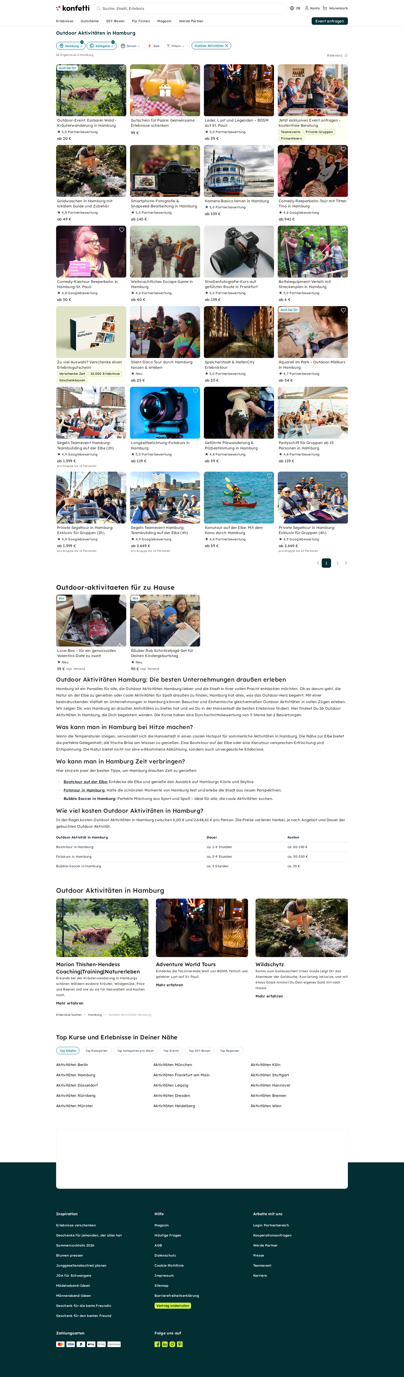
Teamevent (262, 1265)
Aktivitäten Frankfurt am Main (181, 1075)
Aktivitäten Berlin (72, 1064)
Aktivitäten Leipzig (170, 1085)
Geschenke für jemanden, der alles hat (89, 1235)
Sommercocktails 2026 (75, 1245)
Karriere (260, 1275)
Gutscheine (90, 21)
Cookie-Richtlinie (169, 1265)
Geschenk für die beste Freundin (83, 1306)
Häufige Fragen (168, 1235)
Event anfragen (329, 21)
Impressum (164, 1275)
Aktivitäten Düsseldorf (77, 1085)
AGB (158, 1245)
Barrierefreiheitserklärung (177, 1296)
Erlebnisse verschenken (76, 1225)
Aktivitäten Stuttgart (270, 1075)
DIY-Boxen (115, 21)
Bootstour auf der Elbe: (86, 781)
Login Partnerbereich (271, 1225)
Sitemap (161, 1285)
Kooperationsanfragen (272, 1235)
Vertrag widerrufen (172, 1306)
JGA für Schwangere (73, 1275)
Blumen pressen (69, 1255)
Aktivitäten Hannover (270, 1085)
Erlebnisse (64, 21)
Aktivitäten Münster (74, 1105)
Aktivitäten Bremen (269, 1095)
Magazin (164, 21)
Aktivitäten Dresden (171, 1095)
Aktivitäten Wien (266, 1105)
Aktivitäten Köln (266, 1064)
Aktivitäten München (172, 1064)
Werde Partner (191, 21)
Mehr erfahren (69, 1003)
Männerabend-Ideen (73, 1296)
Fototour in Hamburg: (84, 790)
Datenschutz (165, 1255)
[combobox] (189, 8)
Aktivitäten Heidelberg (174, 1105)
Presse (258, 1255)
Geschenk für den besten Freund (84, 1316)
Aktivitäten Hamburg (75, 1075)
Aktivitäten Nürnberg (75, 1095)
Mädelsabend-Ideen (73, 1285)
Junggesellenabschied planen (81, 1265)
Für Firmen (141, 21)
